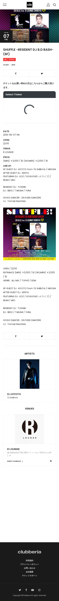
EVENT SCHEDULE (14, 461)
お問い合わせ (29, 568)
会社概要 (29, 571)
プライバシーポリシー (29, 564)
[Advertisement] (29, 509)
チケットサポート (29, 575)
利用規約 (29, 560)
